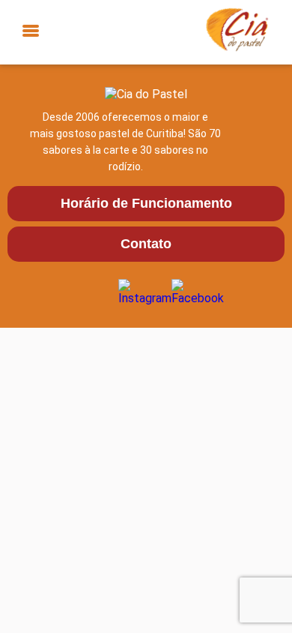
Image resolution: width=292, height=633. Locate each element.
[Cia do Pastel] (234, 32)
